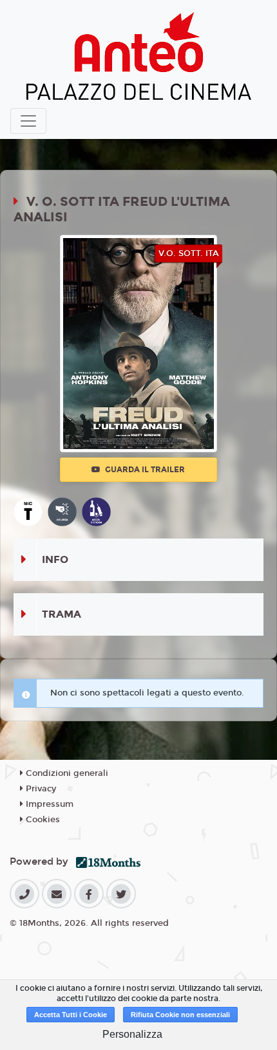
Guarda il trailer (144, 469)
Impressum (48, 804)
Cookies (41, 820)
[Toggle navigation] (28, 121)
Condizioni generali (65, 773)
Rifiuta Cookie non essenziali (180, 1014)
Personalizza (132, 1034)
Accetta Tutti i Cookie (70, 1014)
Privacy (39, 789)
